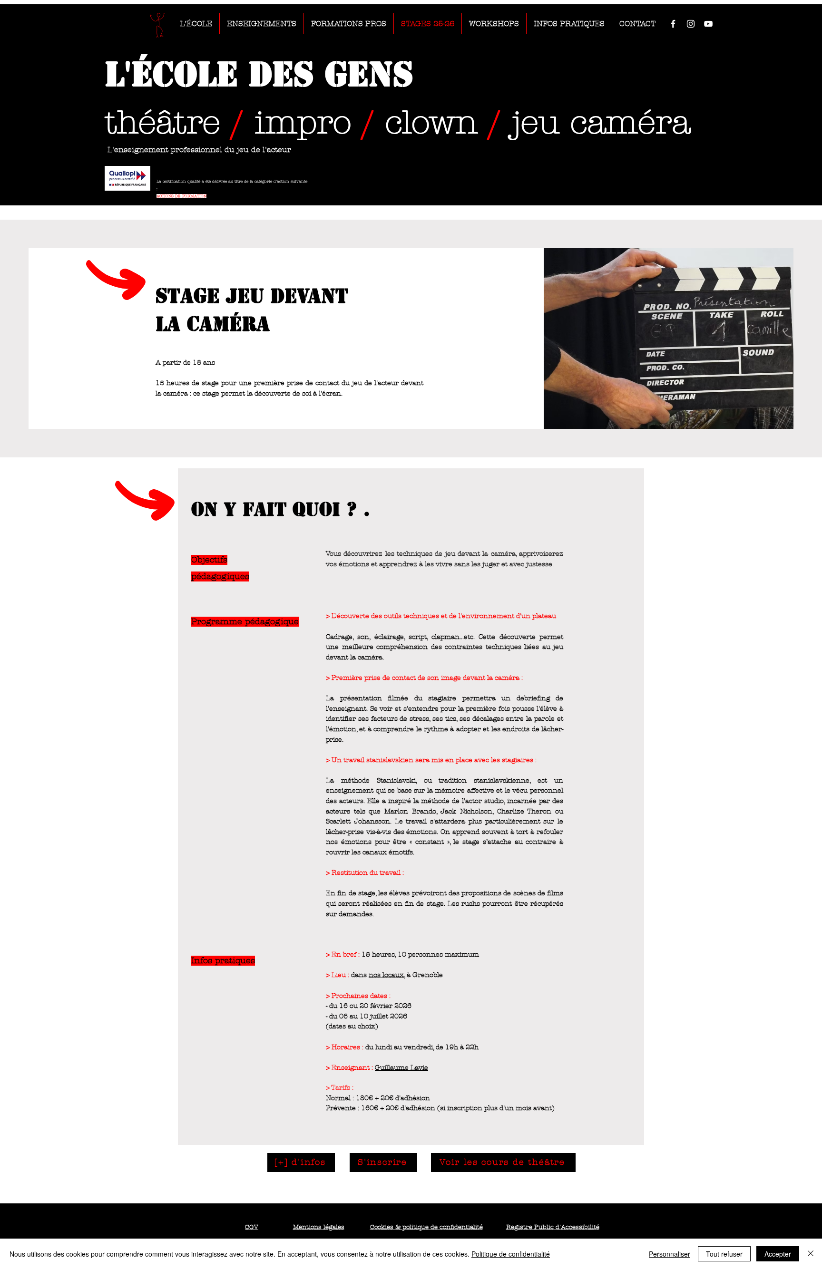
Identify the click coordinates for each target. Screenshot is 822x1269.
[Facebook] (673, 24)
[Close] (810, 1253)
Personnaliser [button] (669, 1254)
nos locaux (386, 975)
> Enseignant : (349, 1068)
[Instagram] (690, 24)
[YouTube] (708, 24)
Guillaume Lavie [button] (401, 1068)
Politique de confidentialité (510, 1254)
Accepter (777, 1254)
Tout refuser (724, 1254)
